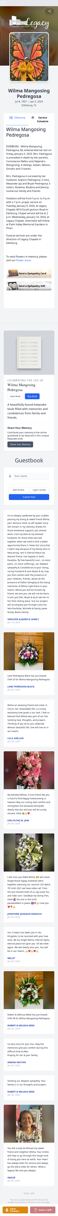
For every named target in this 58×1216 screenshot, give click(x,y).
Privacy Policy (20, 1202)
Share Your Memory (20, 444)
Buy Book (32, 396)
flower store (23, 260)
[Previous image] (7, 770)
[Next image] (51, 770)
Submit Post (29, 496)
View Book (15, 396)
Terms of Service (37, 1202)
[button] (29, 651)
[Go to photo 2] (30, 787)
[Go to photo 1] (28, 787)
